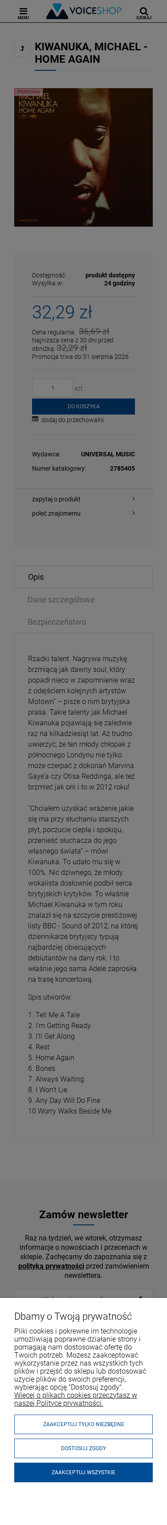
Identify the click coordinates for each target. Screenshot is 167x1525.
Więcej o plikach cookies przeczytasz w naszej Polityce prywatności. (75, 1399)
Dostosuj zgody (83, 1448)
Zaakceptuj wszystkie (83, 1472)
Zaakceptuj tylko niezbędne (83, 1424)
